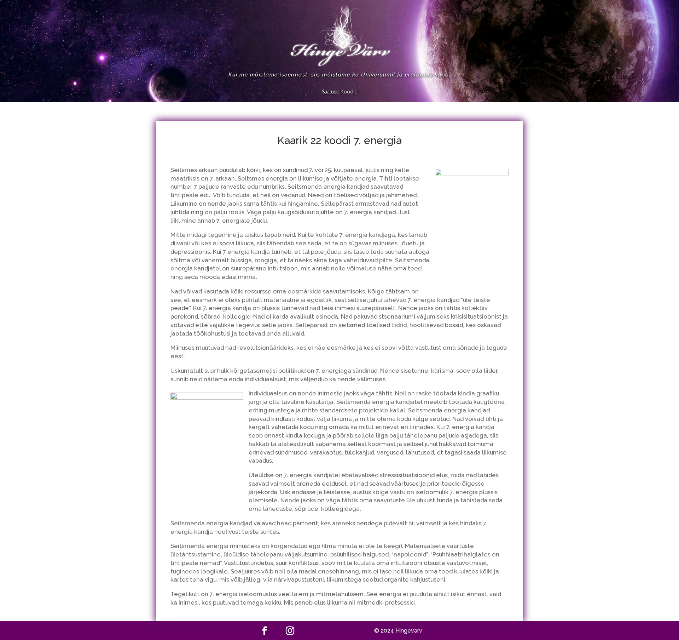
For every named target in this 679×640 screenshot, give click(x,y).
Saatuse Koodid (340, 92)
